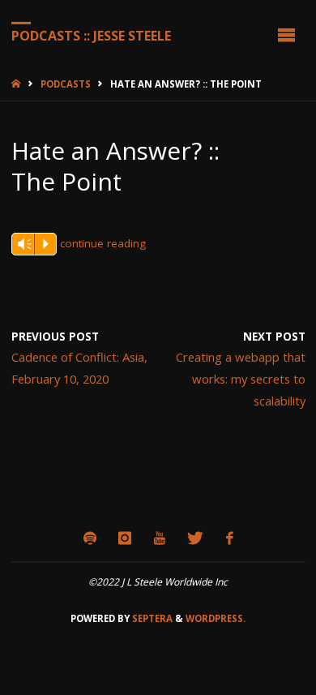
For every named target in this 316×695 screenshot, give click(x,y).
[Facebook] (229, 538)
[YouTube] (159, 538)
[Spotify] (89, 538)
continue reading (103, 243)
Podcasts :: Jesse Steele (91, 35)
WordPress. (216, 618)
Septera (151, 618)
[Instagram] (125, 538)
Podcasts (66, 84)
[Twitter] (195, 538)
